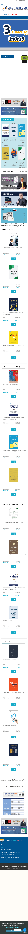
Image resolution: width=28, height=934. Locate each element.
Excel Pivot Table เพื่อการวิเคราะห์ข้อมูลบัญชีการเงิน (21, 165)
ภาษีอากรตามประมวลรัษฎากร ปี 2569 (10, 384)
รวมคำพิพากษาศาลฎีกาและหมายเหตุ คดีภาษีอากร (13, 483)
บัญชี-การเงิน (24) (7, 229)
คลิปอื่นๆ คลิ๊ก (23, 171)
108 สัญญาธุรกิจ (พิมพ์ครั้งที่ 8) (9, 725)
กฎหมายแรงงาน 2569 (13, 140)
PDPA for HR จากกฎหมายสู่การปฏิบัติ (13, 164)
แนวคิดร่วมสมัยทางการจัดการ (9, 758)
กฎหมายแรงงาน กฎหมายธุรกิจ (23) (12, 504)
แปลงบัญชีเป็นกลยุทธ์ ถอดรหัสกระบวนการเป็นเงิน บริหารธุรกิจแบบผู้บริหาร (13, 313)
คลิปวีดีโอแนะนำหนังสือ (8, 171)
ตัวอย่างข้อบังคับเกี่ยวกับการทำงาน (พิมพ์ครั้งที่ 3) (13, 692)
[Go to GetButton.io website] (25, 932)
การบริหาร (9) (6, 642)
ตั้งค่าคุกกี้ (9, 931)
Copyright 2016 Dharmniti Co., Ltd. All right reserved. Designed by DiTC (14, 867)
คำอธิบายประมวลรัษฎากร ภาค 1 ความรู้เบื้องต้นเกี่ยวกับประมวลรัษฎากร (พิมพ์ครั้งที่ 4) (14, 418)
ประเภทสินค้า (3, 17)
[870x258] (14, 111)
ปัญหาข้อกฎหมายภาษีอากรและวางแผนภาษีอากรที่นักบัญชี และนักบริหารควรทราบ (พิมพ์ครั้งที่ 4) (14, 451)
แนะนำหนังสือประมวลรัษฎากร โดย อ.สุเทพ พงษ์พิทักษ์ (13, 207)
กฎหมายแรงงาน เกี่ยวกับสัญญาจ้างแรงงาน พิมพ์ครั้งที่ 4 (14, 555)
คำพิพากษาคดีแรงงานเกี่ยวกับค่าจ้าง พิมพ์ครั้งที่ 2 (13, 522)
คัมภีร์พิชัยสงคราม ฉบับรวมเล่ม (9, 659)
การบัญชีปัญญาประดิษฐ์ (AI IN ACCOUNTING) (12, 247)
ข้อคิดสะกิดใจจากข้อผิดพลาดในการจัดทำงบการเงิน (13, 345)
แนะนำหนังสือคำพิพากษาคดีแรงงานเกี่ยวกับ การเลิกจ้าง (13, 189)
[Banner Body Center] (14, 102)
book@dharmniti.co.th (9, 856)
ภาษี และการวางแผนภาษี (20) (11, 367)
